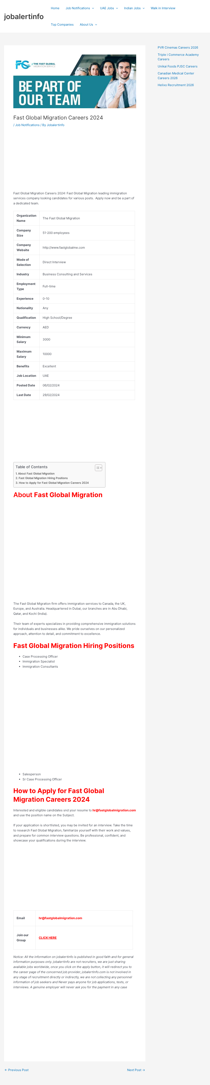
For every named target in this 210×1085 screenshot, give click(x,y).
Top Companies (62, 24)
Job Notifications (78, 8)
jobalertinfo (24, 16)
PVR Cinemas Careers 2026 (178, 47)
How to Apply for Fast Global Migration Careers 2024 (54, 482)
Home (55, 8)
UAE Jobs (107, 8)
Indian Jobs (132, 8)
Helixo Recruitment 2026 (176, 85)
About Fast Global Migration (36, 473)
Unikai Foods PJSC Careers (177, 66)
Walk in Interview (163, 8)
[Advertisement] (74, 162)
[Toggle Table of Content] (96, 467)
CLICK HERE (48, 938)
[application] (92, 8)
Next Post (136, 1069)
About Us (86, 24)
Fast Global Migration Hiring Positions (43, 478)
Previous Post (17, 1069)
